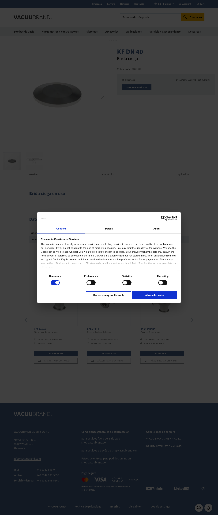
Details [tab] (109, 228)
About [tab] (156, 228)
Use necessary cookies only (108, 295)
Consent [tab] (61, 228)
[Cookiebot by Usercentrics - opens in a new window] (163, 218)
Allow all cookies (154, 295)
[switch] (91, 283)
